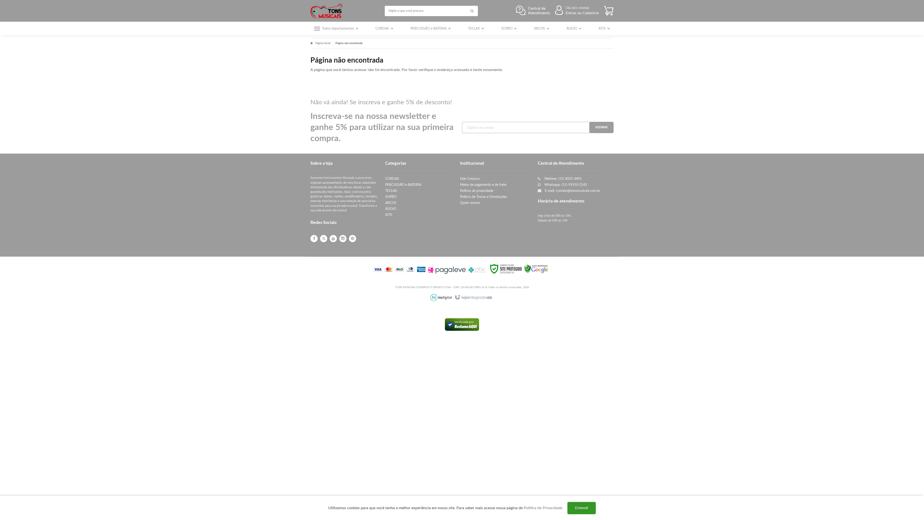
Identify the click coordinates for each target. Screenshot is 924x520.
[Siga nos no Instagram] (342, 238)
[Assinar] (601, 127)
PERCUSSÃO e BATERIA (403, 185)
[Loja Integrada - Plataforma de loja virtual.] (473, 297)
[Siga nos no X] (323, 238)
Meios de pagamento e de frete (483, 185)
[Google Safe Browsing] (536, 269)
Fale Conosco (470, 179)
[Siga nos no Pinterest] (352, 238)
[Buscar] (472, 11)
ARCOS (390, 203)
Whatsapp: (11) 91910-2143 (565, 185)
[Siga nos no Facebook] (314, 238)
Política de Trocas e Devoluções (483, 197)
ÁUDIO (390, 209)
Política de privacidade (476, 191)
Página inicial (322, 43)
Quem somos (470, 203)
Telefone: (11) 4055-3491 (562, 179)
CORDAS (392, 179)
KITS (388, 215)
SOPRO (391, 197)
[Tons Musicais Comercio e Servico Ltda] (327, 11)
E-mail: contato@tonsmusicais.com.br (572, 191)
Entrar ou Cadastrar (582, 13)
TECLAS (391, 191)
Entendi (581, 508)
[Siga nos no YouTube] (333, 238)
